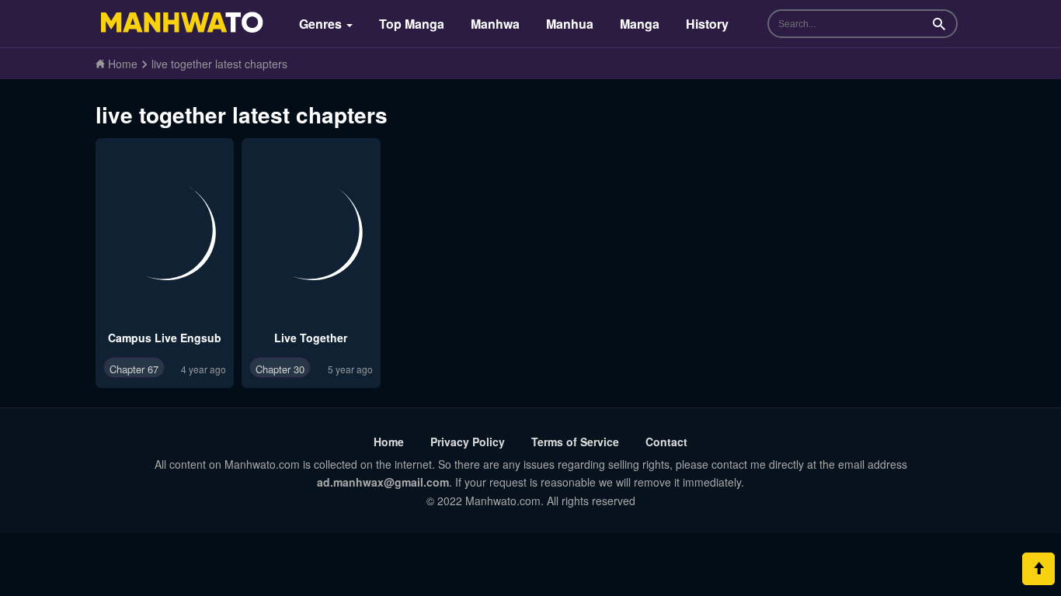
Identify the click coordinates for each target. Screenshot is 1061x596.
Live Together (310, 337)
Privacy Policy (467, 441)
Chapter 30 (280, 369)
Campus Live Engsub (164, 337)
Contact (666, 441)
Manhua (569, 24)
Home (389, 441)
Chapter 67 (134, 369)
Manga (639, 24)
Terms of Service (575, 441)
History (707, 24)
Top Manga (411, 24)
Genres (322, 24)
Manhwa (495, 24)
